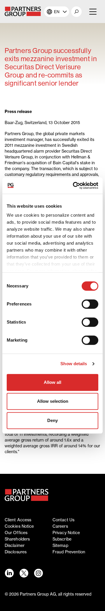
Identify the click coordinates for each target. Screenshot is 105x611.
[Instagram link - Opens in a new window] (38, 573)
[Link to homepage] (26, 495)
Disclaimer (14, 545)
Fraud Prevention (68, 552)
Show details (73, 363)
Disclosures (16, 552)
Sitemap (60, 545)
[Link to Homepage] (24, 11)
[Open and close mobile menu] (92, 11)
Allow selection (52, 401)
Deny (52, 420)
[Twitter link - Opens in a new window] (23, 573)
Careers (60, 526)
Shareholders (17, 539)
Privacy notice (66, 532)
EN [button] (57, 11)
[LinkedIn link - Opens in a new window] (9, 573)
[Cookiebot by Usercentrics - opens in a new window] (74, 185)
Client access (18, 519)
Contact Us (63, 519)
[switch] (90, 304)
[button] (76, 11)
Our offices (16, 532)
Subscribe (61, 539)
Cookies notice (19, 526)
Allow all (52, 382)
